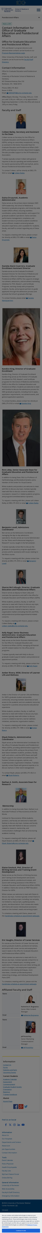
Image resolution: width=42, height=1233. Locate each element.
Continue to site (21, 1230)
